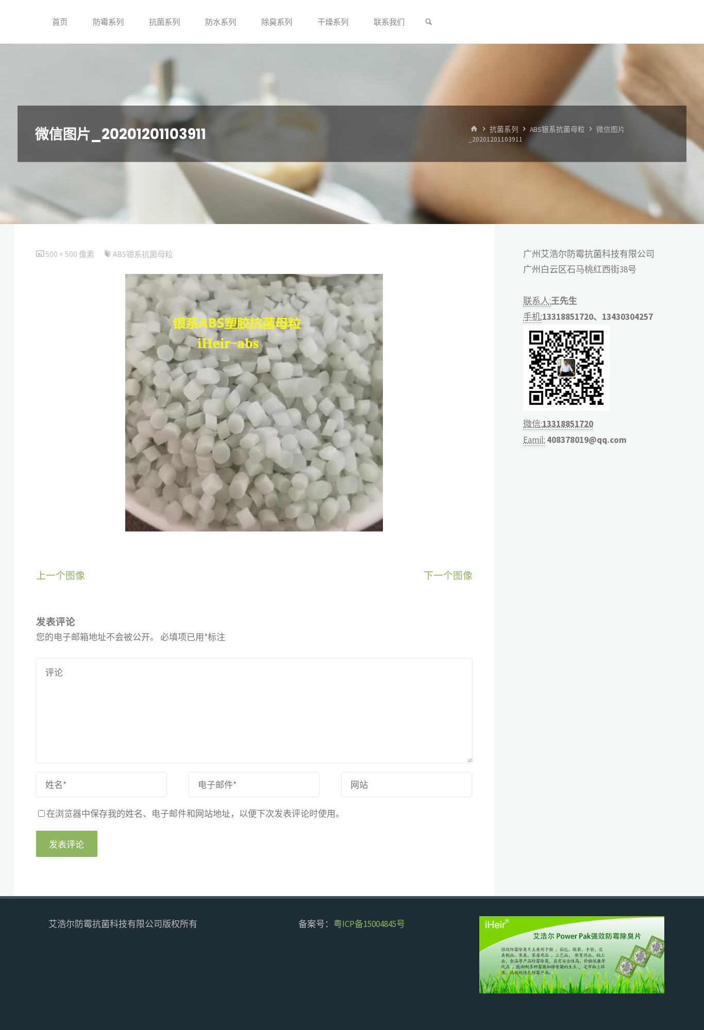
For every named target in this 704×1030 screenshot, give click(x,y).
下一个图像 (448, 575)
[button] (496, 955)
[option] (571, 954)
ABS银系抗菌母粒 (557, 129)
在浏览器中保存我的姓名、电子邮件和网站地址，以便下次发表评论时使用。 (195, 813)
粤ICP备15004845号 (369, 924)
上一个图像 (60, 575)
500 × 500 (62, 254)
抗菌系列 (504, 129)
